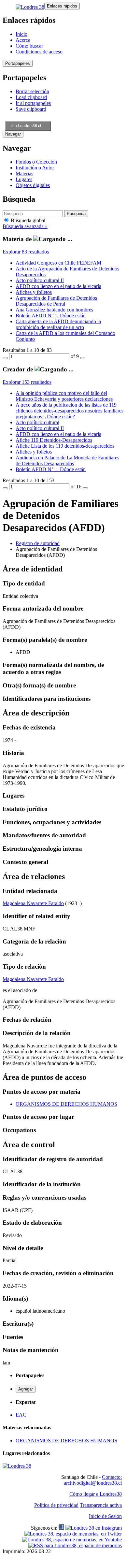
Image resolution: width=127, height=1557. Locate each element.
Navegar (13, 134)
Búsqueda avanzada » (25, 226)
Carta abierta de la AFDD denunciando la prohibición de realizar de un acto (58, 324)
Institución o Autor (35, 167)
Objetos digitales (33, 185)
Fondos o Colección (36, 162)
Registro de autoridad (38, 543)
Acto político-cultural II (40, 280)
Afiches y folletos (34, 292)
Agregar (25, 1389)
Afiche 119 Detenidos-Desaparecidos (54, 440)
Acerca (23, 40)
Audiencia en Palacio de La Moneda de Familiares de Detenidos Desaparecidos (67, 460)
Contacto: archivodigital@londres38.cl (93, 1480)
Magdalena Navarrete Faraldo (33, 903)
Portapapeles (17, 63)
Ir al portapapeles (33, 103)
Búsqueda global (27, 220)
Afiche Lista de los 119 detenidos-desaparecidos (65, 446)
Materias (24, 173)
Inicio (21, 34)
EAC (21, 1415)
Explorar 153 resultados (27, 382)
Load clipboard (31, 97)
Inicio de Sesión (105, 1516)
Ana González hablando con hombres (54, 309)
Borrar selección (32, 91)
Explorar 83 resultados (26, 251)
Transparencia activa (101, 1505)
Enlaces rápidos (62, 6)
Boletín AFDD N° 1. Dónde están (51, 315)
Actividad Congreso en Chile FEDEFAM (58, 263)
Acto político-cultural (37, 422)
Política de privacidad (56, 1505)
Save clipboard (31, 109)
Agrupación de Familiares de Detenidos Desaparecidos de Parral (56, 301)
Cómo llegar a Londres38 (95, 1494)
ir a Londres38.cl (26, 125)
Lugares (24, 179)
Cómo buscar (29, 46)
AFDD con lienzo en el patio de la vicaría (58, 286)
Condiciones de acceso (39, 51)
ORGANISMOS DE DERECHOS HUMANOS (66, 1104)
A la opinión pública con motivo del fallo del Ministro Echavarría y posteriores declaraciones (64, 396)
